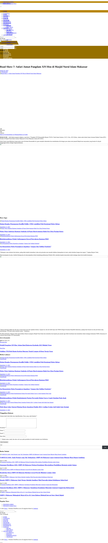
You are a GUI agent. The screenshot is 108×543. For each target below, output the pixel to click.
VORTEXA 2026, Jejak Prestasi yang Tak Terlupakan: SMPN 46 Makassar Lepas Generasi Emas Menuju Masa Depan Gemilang (42, 457)
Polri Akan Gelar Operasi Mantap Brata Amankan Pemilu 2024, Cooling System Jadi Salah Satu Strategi (34, 407)
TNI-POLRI (9, 34)
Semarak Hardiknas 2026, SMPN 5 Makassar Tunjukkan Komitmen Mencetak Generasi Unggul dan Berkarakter (37, 488)
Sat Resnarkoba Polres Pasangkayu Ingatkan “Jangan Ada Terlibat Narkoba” (25, 246)
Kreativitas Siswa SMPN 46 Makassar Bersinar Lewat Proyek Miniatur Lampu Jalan (28, 472)
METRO (8, 25)
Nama (2, 430)
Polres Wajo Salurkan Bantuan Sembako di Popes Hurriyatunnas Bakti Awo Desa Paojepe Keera (31, 231)
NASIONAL (6, 13)
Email (2, 433)
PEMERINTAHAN (11, 42)
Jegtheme (35, 508)
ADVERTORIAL (7, 28)
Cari (1, 445)
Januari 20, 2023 (4, 70)
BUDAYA (9, 39)
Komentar (3, 427)
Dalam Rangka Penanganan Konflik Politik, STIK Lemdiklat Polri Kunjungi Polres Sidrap (30, 224)
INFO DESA (9, 27)
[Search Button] (15, 48)
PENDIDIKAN (7, 23)
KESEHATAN (7, 21)
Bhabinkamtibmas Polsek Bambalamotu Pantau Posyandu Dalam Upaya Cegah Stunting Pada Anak (33, 398)
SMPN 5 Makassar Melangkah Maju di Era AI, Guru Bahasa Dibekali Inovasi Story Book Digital (32, 495)
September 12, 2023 (5, 227)
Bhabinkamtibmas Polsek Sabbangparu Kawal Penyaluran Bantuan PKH (24, 239)
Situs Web (2, 436)
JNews (6, 508)
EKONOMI (6, 20)
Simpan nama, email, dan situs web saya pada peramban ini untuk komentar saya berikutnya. (25, 439)
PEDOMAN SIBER (8, 2)
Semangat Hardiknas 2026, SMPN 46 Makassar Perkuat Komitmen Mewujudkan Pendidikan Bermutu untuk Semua (38, 465)
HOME (5, 11)
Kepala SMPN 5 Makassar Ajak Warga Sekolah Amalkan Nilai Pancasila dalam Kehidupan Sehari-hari (34, 480)
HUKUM (5, 18)
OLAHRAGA (10, 30)
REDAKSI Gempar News (9, 505)
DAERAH (6, 28)
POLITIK (5, 17)
